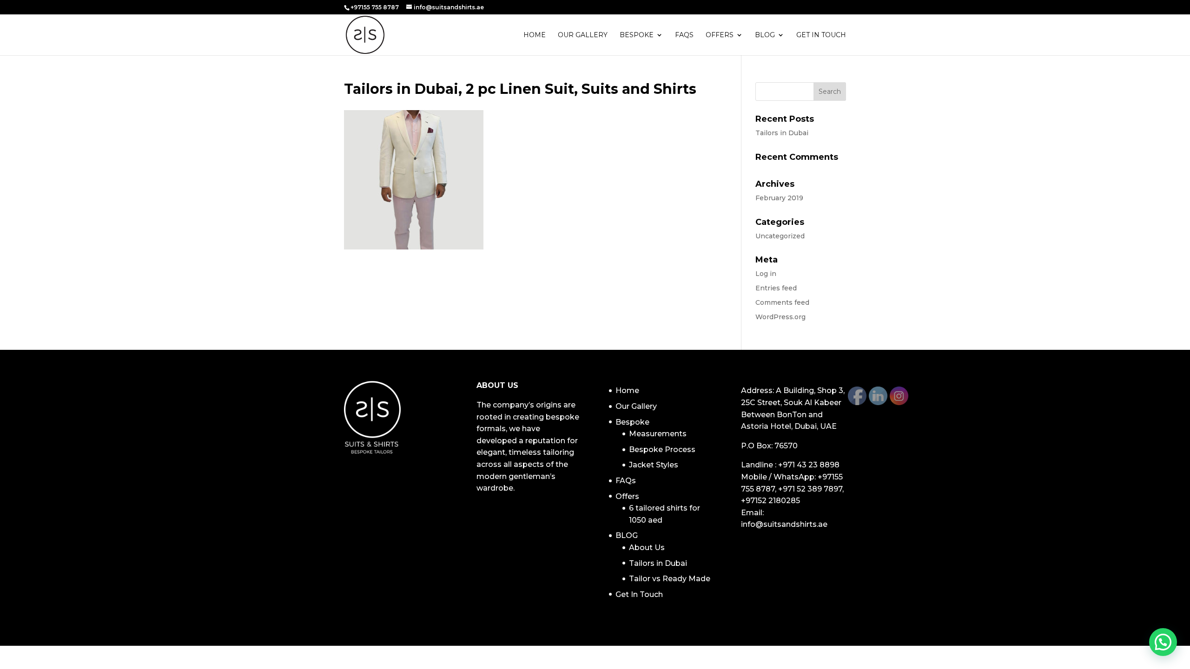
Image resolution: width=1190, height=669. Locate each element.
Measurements (658, 433)
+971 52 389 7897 (810, 489)
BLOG (765, 35)
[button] (1163, 642)
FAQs (684, 35)
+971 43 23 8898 (809, 464)
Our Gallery (583, 35)
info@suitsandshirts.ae (784, 524)
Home (534, 35)
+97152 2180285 (770, 500)
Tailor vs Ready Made (669, 578)
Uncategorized (780, 236)
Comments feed (782, 302)
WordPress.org (780, 317)
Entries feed (776, 288)
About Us (647, 547)
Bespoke (637, 35)
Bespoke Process (662, 449)
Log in (765, 273)
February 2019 (779, 198)
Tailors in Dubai (781, 133)
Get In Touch (821, 35)
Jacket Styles (653, 464)
